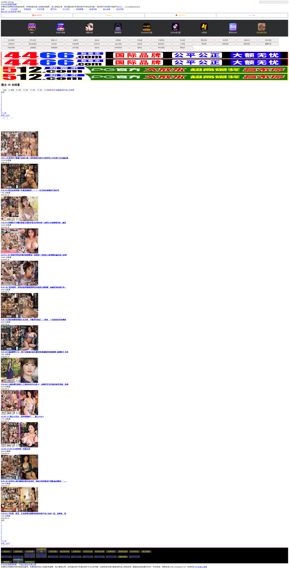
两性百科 (204, 40)
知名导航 (120, 9)
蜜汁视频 (146, 551)
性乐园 (182, 40)
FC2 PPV (66, 9)
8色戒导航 (11, 48)
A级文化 (247, 40)
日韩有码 (27, 9)
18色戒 (139, 40)
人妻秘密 (33, 48)
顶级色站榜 (122, 551)
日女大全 (53, 557)
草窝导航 (18, 557)
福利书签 (122, 557)
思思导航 (53, 551)
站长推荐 (11, 40)
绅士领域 (161, 48)
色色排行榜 (99, 551)
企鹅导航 (18, 551)
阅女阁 (204, 44)
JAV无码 (14, 9)
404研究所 (118, 48)
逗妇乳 (139, 44)
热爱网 (6, 557)
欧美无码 (93, 9)
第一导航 (252, 15)
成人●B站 (118, 44)
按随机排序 (50, 90)
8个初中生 (134, 551)
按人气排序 (69, 90)
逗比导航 (268, 40)
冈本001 (97, 44)
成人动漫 (106, 9)
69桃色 (118, 40)
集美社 (139, 48)
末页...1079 (5, 115)
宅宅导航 (134, 557)
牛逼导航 (161, 40)
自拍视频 (79, 9)
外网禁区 (111, 551)
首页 (3, 9)
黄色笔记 (161, 44)
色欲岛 (97, 40)
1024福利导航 (41, 550)
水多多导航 (181, 15)
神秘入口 (54, 40)
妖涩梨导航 (64, 551)
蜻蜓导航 (247, 44)
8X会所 (54, 44)
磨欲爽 (99, 557)
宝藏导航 (76, 551)
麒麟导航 (268, 44)
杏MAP (108, 15)
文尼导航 (29, 551)
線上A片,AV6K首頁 (8, 11)
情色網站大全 (18, 560)
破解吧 (76, 557)
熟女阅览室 (33, 44)
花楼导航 (111, 557)
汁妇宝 (88, 557)
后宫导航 (75, 48)
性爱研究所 (64, 557)
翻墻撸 (6, 562)
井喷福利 (54, 48)
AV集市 (75, 40)
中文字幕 (40, 9)
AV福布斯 (75, 44)
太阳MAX (11, 44)
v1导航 (182, 44)
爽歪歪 (182, 48)
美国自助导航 (29, 555)
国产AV (54, 9)
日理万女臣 (87, 551)
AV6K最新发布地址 (132, 7)
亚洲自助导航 (41, 555)
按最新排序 (60, 90)
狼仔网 (225, 40)
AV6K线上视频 (201, 567)
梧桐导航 (225, 44)
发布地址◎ (29, 562)
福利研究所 (38, 15)
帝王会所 (33, 40)
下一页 (3, 113)
